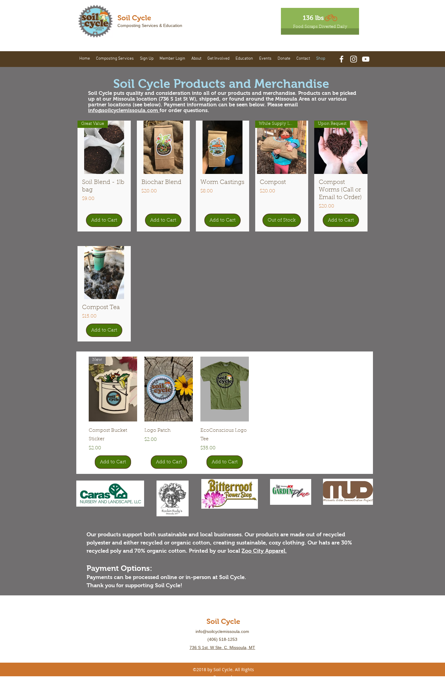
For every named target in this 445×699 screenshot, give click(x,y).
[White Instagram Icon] (353, 59)
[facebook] (341, 59)
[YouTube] (365, 59)
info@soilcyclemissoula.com (124, 110)
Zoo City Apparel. (264, 551)
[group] (224, 412)
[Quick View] (168, 389)
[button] (115, 58)
